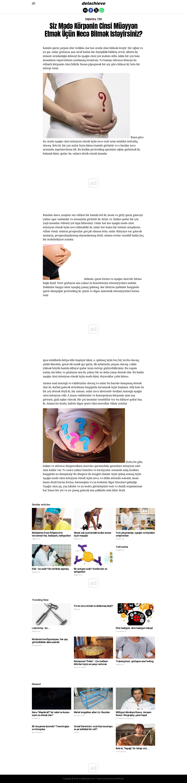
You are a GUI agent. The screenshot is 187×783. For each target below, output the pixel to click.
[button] (33, 3)
